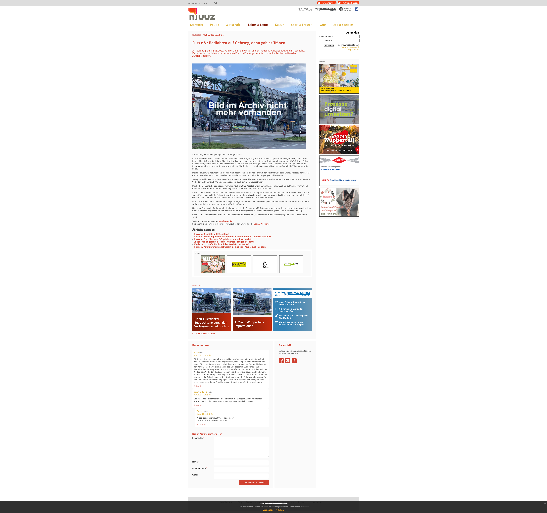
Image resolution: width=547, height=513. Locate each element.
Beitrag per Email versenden (287, 361)
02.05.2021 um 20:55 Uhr (202, 395)
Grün (323, 25)
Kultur (279, 25)
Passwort (329, 40)
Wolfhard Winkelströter (213, 35)
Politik (214, 25)
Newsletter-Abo (329, 3)
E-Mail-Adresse (199, 468)
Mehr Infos (280, 510)
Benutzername (326, 36)
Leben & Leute (258, 25)
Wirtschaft (233, 25)
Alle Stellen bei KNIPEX (330, 169)
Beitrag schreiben (350, 3)
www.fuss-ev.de (225, 221)
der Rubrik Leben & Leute (203, 334)
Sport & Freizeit (302, 25)
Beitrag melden (294, 361)
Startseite (197, 25)
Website (196, 475)
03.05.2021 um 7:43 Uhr (205, 414)
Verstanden (268, 510)
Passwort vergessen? (350, 47)
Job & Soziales (343, 25)
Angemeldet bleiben (350, 45)
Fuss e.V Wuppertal (261, 224)
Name (195, 461)
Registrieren (353, 49)
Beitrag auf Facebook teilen (281, 361)
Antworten (198, 386)
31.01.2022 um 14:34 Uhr (202, 355)
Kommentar (198, 438)
